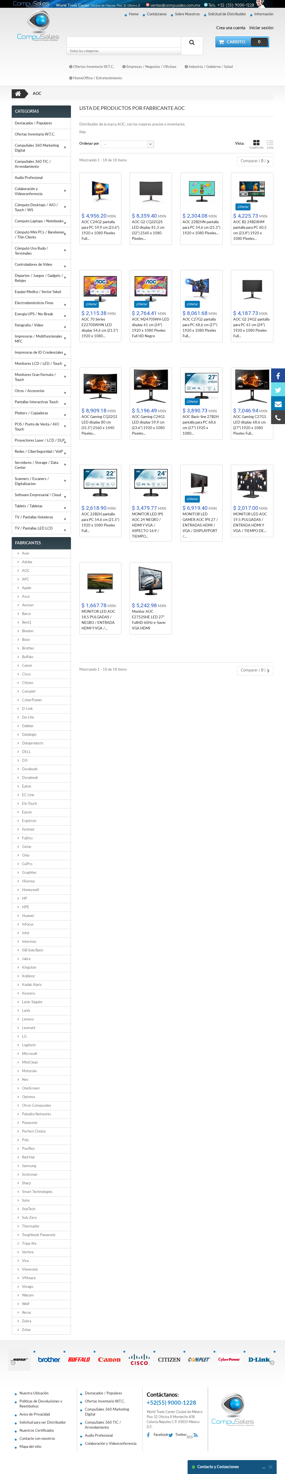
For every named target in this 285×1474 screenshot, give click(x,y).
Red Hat (28, 1157)
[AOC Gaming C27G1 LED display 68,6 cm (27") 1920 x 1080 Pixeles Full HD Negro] (252, 386)
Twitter (181, 1435)
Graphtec (29, 873)
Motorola (28, 1071)
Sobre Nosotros (187, 14)
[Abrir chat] (264, 1467)
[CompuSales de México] (36, 25)
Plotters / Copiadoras (31, 413)
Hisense (28, 881)
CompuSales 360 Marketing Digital (37, 148)
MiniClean (29, 1062)
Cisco (26, 674)
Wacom (27, 1295)
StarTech (28, 1209)
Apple (26, 588)
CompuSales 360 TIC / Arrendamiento (33, 164)
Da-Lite (27, 717)
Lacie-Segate (31, 1002)
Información (263, 14)
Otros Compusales (36, 1106)
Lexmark (28, 1028)
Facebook (161, 1435)
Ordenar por (89, 144)
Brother (27, 648)
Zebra (26, 1321)
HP (24, 898)
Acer (25, 553)
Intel (25, 933)
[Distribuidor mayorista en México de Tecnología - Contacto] (142, 4)
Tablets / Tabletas (29, 506)
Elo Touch (29, 804)
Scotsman (29, 1175)
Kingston (28, 967)
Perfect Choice (33, 1131)
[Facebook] (278, 375)
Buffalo (27, 657)
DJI (24, 760)
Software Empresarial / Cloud (38, 495)
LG (24, 1037)
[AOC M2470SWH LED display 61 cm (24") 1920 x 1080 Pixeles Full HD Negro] (151, 289)
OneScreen (30, 1088)
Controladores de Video (33, 265)
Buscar (192, 49)
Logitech (28, 1045)
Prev (13, 1362)
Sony (25, 1200)
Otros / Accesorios (30, 391)
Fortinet (28, 829)
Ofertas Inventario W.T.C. (93, 67)
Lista (270, 147)
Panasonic (29, 1123)
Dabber (27, 726)
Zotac (26, 1330)
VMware (28, 1278)
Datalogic (29, 735)
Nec (24, 1080)
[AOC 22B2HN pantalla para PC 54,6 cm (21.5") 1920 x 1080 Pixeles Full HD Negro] (201, 191)
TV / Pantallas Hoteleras (34, 517)
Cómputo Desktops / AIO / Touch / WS (36, 207)
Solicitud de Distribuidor (227, 14)
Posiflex (28, 1149)
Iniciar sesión (261, 28)
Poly (25, 1140)
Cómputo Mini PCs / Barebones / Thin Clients (40, 235)
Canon (26, 666)
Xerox (26, 1313)
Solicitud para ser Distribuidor (42, 1422)
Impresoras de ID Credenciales (39, 353)
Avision (27, 605)
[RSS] (197, 1435)
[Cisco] (138, 1359)
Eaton (26, 786)
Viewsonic (29, 1269)
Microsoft (29, 1054)
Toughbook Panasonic (38, 1235)
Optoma (28, 1097)
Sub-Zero (29, 1218)
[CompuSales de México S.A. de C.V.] (233, 1409)
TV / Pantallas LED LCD (34, 528)
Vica (25, 1261)
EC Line (27, 795)
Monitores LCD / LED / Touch (38, 364)
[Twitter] (278, 389)
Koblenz (28, 976)
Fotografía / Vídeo (29, 325)
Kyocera (28, 993)
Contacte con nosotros (37, 1439)
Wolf (25, 1304)
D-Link (27, 709)
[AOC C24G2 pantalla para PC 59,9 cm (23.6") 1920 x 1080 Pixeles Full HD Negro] (100, 191)
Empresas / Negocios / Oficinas (151, 67)
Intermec (28, 942)
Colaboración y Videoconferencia (28, 191)
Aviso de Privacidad (34, 1414)
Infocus (27, 924)
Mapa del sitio (30, 1447)
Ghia (25, 855)
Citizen (27, 683)
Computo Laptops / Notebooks (39, 221)
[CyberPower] (228, 1359)
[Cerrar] (270, 1467)
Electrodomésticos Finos (34, 303)
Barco (26, 614)
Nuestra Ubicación (33, 1393)
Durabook (29, 769)
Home (134, 14)
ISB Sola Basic (32, 950)
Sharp (26, 1183)
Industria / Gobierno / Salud (210, 67)
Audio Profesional (29, 178)
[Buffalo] (78, 1359)
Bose (25, 640)
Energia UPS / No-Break (34, 314)
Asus (25, 597)
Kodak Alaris (31, 985)
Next (272, 1362)
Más (82, 132)
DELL (26, 752)
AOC (25, 571)
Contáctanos (157, 14)
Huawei (27, 916)
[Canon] (108, 1359)
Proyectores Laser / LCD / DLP (40, 440)
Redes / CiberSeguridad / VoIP (39, 452)
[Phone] (278, 417)
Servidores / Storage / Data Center (36, 465)
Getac (26, 847)
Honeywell (30, 890)
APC (25, 579)
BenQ (26, 622)
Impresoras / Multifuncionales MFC (38, 339)
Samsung (28, 1166)
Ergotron (28, 821)
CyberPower (31, 700)
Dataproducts (32, 743)
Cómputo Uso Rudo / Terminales (31, 251)
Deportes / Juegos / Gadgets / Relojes (39, 278)
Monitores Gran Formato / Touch (35, 377)
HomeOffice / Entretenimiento (97, 78)
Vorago (27, 1287)
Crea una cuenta (230, 28)
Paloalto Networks (36, 1114)
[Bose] (18, 1359)
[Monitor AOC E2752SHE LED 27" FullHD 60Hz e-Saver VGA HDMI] (151, 581)
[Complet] (198, 1359)
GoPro (26, 864)
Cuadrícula (256, 147)
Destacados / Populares (33, 123)
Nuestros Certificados (36, 1431)
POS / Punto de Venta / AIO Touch (37, 427)
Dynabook (29, 778)
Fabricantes (28, 543)
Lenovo (27, 1019)
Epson (26, 812)
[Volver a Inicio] (18, 93)
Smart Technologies (37, 1192)
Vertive (27, 1252)
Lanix (25, 1011)
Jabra (25, 959)
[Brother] (48, 1359)
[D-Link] (258, 1359)
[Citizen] (168, 1359)
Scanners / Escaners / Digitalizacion (32, 481)
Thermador (30, 1226)
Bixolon (27, 631)
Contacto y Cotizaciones (218, 1467)
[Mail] (278, 403)
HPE (25, 907)
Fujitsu (27, 838)
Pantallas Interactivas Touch (36, 402)
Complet (28, 691)
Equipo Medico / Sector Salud (38, 292)
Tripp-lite (28, 1244)
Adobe (26, 562)
